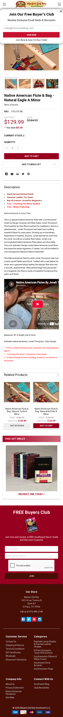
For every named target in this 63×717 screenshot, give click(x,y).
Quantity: (10, 142)
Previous (53, 375)
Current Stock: (14, 135)
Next (57, 375)
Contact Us (11, 641)
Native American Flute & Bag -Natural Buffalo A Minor (46, 411)
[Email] (12, 174)
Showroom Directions (16, 659)
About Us (10, 684)
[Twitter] (23, 174)
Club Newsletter (41, 687)
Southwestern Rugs (43, 669)
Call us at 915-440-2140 (31, 611)
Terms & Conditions (15, 649)
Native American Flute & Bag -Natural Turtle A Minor (16, 411)
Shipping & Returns (15, 645)
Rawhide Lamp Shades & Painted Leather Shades (45, 644)
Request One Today (31, 494)
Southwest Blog (41, 684)
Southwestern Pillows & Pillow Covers (45, 657)
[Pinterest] (28, 174)
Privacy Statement (15, 687)
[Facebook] (6, 174)
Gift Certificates (13, 652)
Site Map (10, 697)
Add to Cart (46, 425)
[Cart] (60, 4)
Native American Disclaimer (14, 692)
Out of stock (17, 425)
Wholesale (11, 656)
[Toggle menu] (4, 4)
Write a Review (11, 105)
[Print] (17, 174)
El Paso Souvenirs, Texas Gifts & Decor (43, 651)
